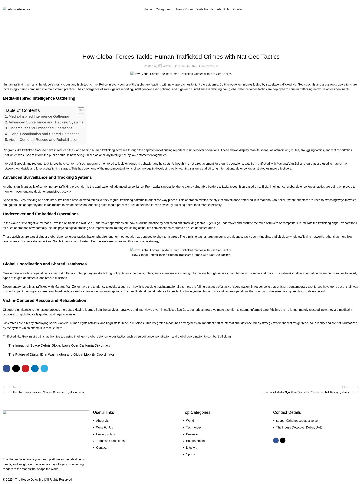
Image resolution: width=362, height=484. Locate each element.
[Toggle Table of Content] (79, 110)
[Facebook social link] (178, 2)
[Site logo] (16, 9)
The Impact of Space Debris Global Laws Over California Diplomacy (59, 345)
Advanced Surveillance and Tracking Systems (46, 122)
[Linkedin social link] (35, 368)
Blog (136, 31)
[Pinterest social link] (25, 368)
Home (126, 31)
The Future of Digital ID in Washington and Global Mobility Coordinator (61, 354)
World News (181, 47)
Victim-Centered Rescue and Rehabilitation (43, 140)
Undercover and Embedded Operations (41, 128)
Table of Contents (22, 110)
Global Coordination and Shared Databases (44, 134)
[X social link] (183, 2)
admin (167, 66)
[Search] (358, 9)
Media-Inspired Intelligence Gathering (39, 116)
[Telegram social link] (44, 368)
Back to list (181, 389)
